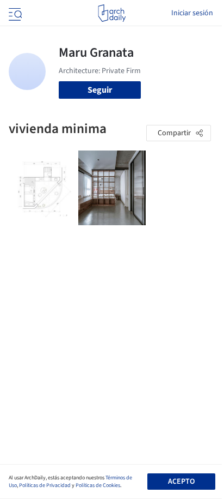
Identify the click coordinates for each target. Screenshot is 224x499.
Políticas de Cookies (98, 485)
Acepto (181, 481)
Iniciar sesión (192, 13)
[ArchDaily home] (112, 13)
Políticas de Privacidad (45, 485)
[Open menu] (14, 13)
